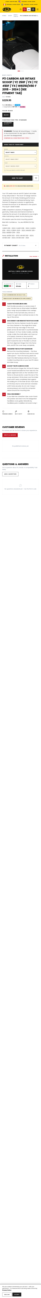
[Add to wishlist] (36, 178)
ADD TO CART (17, 178)
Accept (16, 1294)
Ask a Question (10, 474)
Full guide (33, 256)
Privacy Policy (6, 1290)
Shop (10, 15)
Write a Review (10, 435)
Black (6, 115)
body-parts (16, 15)
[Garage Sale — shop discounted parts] (25, 9)
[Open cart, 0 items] (33, 9)
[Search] (20, 9)
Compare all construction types (16, 138)
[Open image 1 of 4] (20, 44)
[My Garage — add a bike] (29, 9)
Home (4, 15)
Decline (7, 1294)
